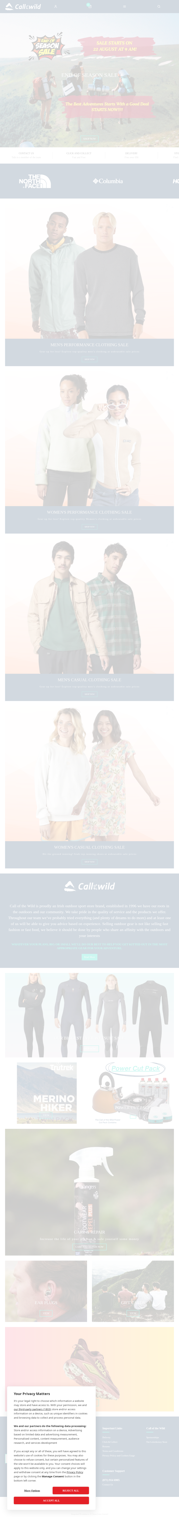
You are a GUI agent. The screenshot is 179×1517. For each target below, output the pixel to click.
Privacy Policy (75, 1472)
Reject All (71, 1490)
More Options (32, 1490)
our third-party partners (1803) (32, 1409)
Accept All (51, 1500)
